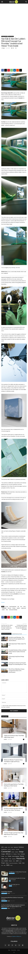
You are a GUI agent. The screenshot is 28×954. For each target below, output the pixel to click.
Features (15, 854)
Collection (13, 849)
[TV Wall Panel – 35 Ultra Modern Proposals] (4, 873)
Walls (5, 865)
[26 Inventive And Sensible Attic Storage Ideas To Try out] (4, 879)
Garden (2, 856)
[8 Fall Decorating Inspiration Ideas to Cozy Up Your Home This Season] (14, 801)
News (9, 950)
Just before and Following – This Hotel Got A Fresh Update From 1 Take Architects (16, 639)
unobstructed (23, 608)
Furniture (23, 854)
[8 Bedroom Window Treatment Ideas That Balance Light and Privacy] (14, 752)
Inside (24, 606)
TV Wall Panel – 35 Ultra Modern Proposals (17, 871)
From (21, 606)
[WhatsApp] (11, 70)
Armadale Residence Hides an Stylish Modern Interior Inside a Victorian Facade (17, 651)
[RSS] (15, 945)
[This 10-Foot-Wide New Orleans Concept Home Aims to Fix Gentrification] (4, 670)
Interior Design (4, 653)
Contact (18, 950)
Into (10, 858)
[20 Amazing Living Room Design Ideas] (4, 658)
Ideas (2, 858)
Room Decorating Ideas (13, 863)
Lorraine (5, 739)
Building (9, 849)
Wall (2, 865)
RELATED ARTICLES (6, 633)
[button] (2, 2)
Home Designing (15, 856)
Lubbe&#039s (4, 608)
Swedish (18, 608)
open (17, 861)
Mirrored (9, 608)
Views (7, 609)
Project (3, 863)
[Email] (20, 70)
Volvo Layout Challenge (13, 609)
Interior (6, 858)
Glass (6, 856)
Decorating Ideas (10, 36)
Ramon (9, 893)
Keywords (20, 858)
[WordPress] (22, 945)
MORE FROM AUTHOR (17, 633)
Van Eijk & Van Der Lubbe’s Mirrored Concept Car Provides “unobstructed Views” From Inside (7, 627)
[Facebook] (2, 70)
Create (12, 851)
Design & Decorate (4, 36)
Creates (16, 851)
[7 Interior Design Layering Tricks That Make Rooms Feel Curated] (14, 825)
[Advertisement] (14, 18)
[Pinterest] (8, 70)
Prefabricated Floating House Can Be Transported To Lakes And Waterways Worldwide (21, 627)
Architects (21, 847)
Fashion (10, 885)
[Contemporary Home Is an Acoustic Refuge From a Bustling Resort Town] (4, 664)
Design (21, 851)
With (8, 865)
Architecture (4, 849)
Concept (6, 606)
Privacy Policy (13, 950)
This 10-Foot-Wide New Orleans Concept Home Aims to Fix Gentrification (16, 670)
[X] (5, 70)
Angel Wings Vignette (6, 891)
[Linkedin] (14, 70)
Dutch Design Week (12, 606)
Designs (3, 854)
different (8, 854)
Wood (11, 865)
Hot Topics (3, 659)
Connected (5, 851)
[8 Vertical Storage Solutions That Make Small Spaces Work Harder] (14, 777)
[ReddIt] (17, 70)
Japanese (14, 858)
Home (9, 856)
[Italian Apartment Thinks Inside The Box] (4, 645)
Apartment (16, 847)
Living (2, 860)
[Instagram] (9, 945)
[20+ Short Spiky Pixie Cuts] (4, 886)
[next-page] (4, 675)
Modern (10, 860)
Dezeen (3, 602)
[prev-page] (2, 675)
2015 (2, 847)
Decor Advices (4, 640)
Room (7, 863)
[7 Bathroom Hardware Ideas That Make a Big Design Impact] (14, 728)
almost (12, 847)
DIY (12, 854)
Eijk (18, 606)
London (6, 861)
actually (5, 847)
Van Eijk (3, 609)
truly (23, 863)
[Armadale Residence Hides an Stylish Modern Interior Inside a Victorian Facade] (4, 651)
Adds (9, 847)
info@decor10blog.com (16, 936)
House (22, 856)
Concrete (17, 849)
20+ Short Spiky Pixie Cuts (14, 884)
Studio (20, 863)
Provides (13, 608)
